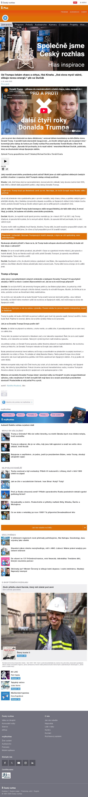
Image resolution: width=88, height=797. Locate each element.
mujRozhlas (6, 409)
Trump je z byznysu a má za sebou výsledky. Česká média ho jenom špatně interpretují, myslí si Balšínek (44, 309)
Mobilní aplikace (8, 750)
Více (83, 24)
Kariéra (47, 730)
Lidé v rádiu (49, 727)
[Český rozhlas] (8, 2)
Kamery (84, 12)
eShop (4, 730)
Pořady (29, 24)
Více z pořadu (9, 535)
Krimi (20, 415)
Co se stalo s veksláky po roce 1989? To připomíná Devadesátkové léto (43, 512)
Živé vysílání (56, 415)
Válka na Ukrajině (8, 720)
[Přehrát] (5, 161)
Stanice (5, 727)
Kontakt (48, 733)
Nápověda (49, 723)
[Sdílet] (7, 169)
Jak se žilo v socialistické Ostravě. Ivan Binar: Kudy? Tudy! (37, 481)
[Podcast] (3, 169)
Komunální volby (8, 723)
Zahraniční (6, 24)
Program (64, 12)
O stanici (63, 24)
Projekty (74, 24)
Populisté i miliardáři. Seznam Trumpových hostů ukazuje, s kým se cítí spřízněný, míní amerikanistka (41, 236)
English (36, 791)
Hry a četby (7, 415)
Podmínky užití (26, 791)
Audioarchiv (74, 12)
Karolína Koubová (14, 386)
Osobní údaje (14, 791)
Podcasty (5, 747)
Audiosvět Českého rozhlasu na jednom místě (17, 425)
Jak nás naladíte (51, 720)
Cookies (5, 791)
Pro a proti (5, 84)
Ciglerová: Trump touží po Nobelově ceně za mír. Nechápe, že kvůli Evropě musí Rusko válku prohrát (44, 191)
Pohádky (31, 415)
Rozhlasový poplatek (53, 736)
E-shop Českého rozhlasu (15, 582)
